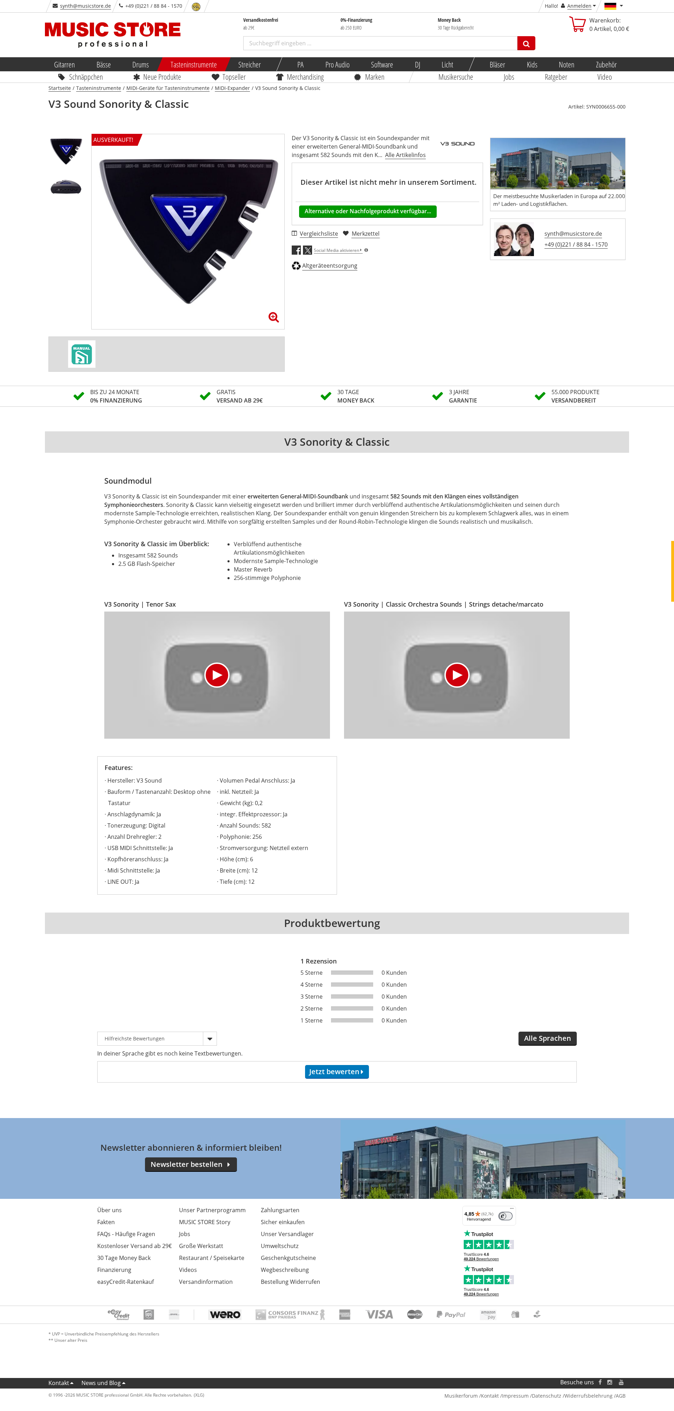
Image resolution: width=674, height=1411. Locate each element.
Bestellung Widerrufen (290, 1282)
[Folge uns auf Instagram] (610, 1382)
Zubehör (606, 64)
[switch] (505, 1216)
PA (300, 64)
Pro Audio (337, 64)
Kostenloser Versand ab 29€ (134, 1246)
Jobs (509, 76)
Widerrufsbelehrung (588, 1395)
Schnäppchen (86, 76)
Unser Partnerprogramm (212, 1210)
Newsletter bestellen (187, 1164)
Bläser (497, 64)
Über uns (109, 1210)
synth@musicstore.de (85, 5)
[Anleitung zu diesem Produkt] (81, 354)
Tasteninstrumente (193, 64)
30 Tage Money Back (124, 1258)
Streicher (249, 64)
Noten (566, 64)
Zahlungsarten (280, 1210)
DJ (417, 64)
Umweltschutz (279, 1246)
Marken (374, 76)
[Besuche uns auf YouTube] (622, 1382)
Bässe (103, 64)
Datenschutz (546, 1395)
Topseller (234, 76)
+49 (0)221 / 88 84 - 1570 (576, 244)
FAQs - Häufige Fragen (126, 1234)
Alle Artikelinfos (405, 155)
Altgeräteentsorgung (329, 265)
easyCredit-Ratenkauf (125, 1282)
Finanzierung (114, 1270)
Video (605, 76)
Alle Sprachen (547, 1038)
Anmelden (579, 5)
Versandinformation (206, 1282)
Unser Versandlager (287, 1234)
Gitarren (64, 64)
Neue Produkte (162, 76)
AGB (621, 1395)
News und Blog (101, 1383)
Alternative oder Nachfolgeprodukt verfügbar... (368, 211)
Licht (447, 64)
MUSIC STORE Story (204, 1222)
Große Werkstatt (201, 1246)
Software (382, 64)
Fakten (106, 1222)
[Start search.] (526, 43)
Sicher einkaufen (283, 1222)
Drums (140, 64)
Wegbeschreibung (285, 1270)
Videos (188, 1270)
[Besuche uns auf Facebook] (600, 1382)
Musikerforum (461, 1395)
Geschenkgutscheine (288, 1258)
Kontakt (58, 1383)
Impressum (515, 1395)
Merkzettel (365, 233)
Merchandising (305, 76)
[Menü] (512, 1210)
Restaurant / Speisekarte (211, 1258)
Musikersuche (456, 76)
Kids (532, 64)
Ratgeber (556, 76)
